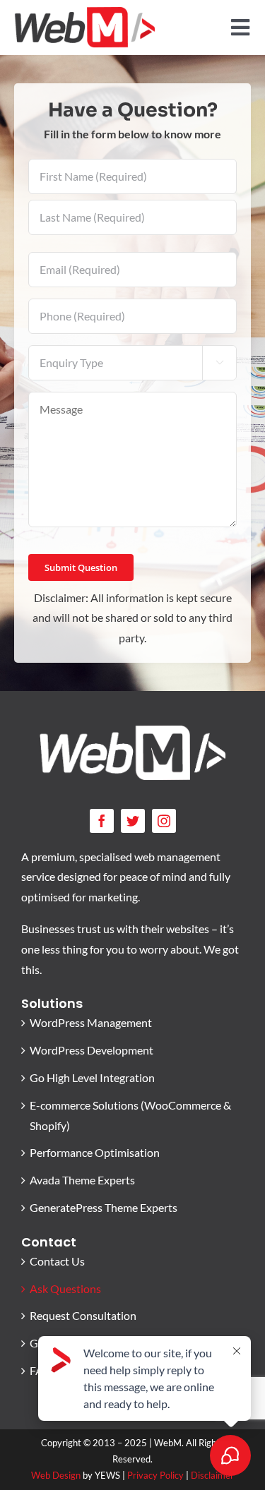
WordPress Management (91, 1022)
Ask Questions (65, 1288)
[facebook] (102, 821)
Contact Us (57, 1261)
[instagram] (164, 821)
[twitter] (133, 821)
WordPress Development (91, 1050)
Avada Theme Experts (82, 1179)
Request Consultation (83, 1315)
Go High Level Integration (92, 1077)
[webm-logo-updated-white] (133, 730)
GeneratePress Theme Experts (103, 1207)
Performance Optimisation (95, 1152)
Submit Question (81, 567)
